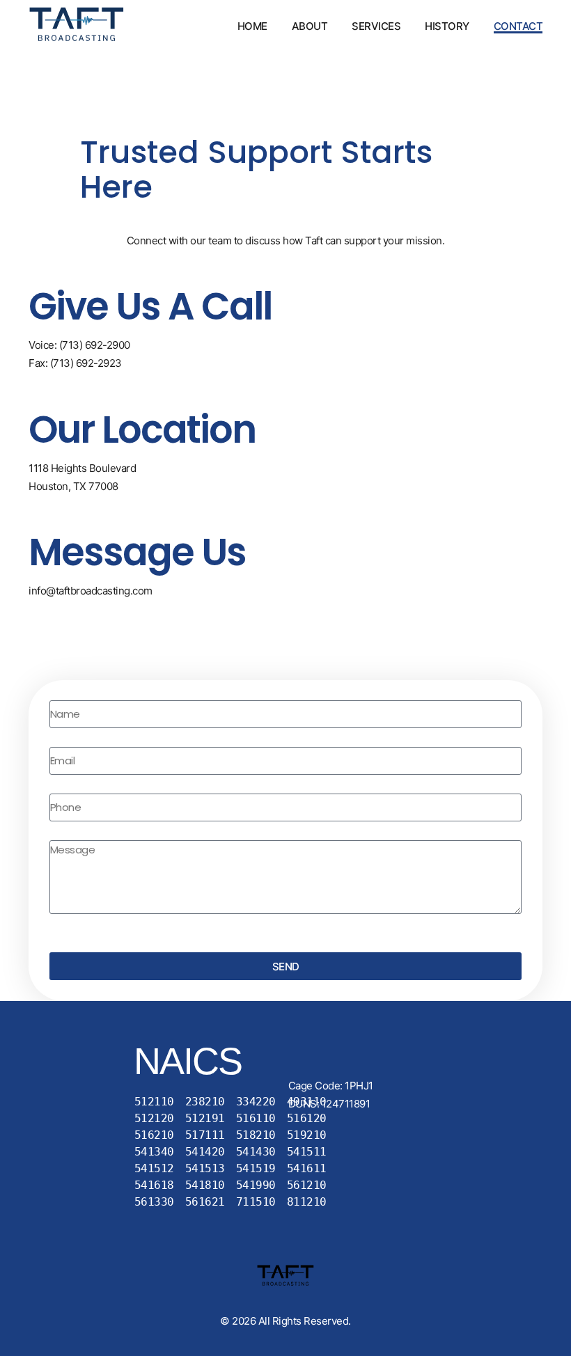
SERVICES (376, 26)
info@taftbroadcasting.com (90, 590)
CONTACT (518, 26)
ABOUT (310, 26)
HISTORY (447, 26)
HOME (252, 26)
